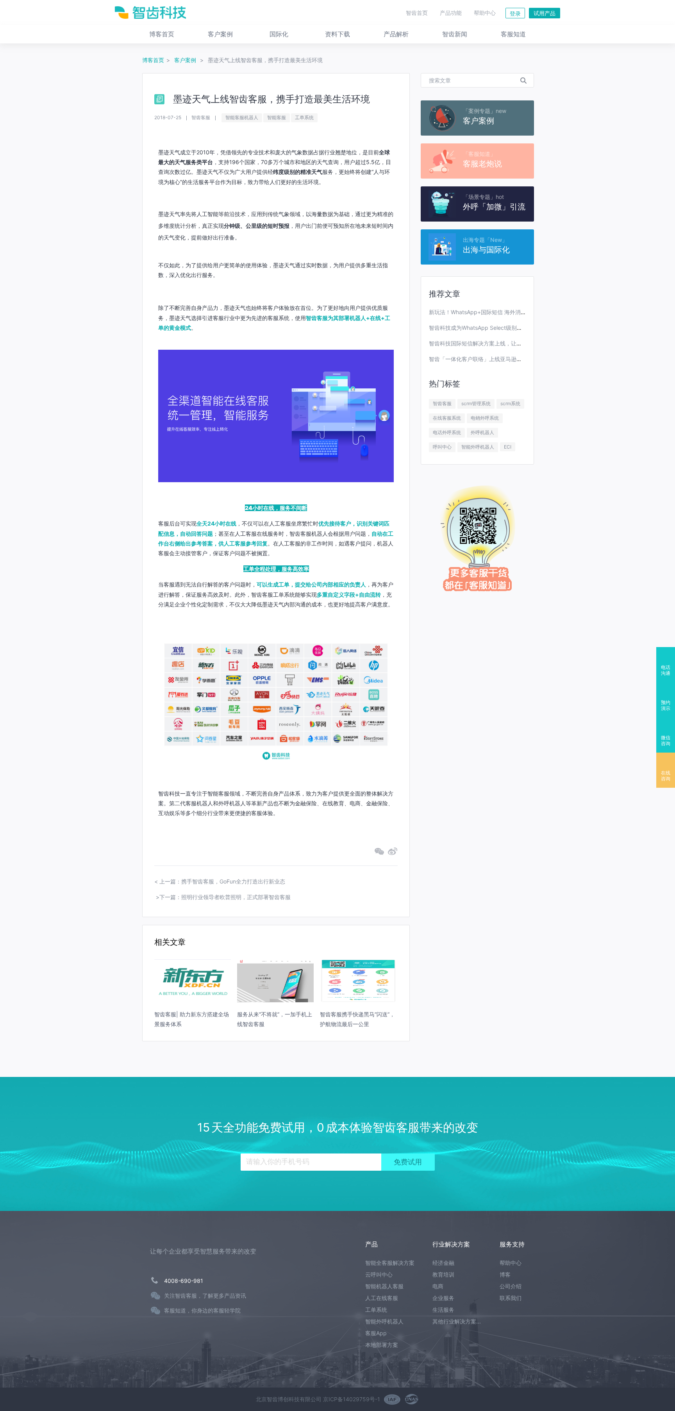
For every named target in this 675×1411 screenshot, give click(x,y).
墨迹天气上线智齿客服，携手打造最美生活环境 (265, 60)
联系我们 (510, 1298)
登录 (515, 13)
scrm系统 (510, 403)
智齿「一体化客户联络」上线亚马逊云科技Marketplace (497, 359)
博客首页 (153, 60)
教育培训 (443, 1274)
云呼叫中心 (379, 1274)
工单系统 (304, 117)
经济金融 (443, 1262)
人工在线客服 (381, 1298)
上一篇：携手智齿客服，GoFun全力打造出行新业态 (222, 881)
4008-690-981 (183, 1280)
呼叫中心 (442, 447)
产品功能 (451, 12)
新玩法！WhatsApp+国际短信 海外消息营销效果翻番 (494, 312)
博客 (505, 1274)
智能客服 (276, 117)
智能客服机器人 (241, 117)
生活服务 (443, 1309)
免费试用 (408, 1162)
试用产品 (544, 13)
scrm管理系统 (476, 403)
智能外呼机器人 (477, 447)
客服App (376, 1333)
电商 (437, 1286)
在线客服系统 (447, 418)
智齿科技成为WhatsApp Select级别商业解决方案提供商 (497, 327)
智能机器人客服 (384, 1286)
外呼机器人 (482, 432)
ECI (507, 447)
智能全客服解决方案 (389, 1262)
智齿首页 (417, 12)
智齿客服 (442, 403)
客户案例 (186, 60)
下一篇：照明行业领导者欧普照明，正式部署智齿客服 (225, 897)
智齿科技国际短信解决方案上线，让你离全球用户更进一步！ (503, 343)
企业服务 (443, 1298)
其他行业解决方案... (456, 1321)
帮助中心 (485, 12)
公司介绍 (510, 1286)
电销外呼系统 (485, 418)
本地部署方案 (381, 1344)
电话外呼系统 (447, 432)
